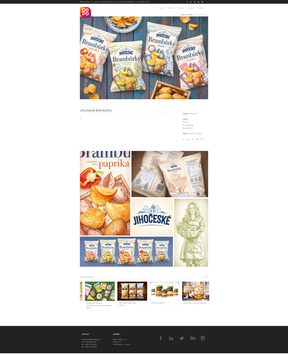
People (180, 8)
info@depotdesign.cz (128, 2)
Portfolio (171, 8)
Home (161, 8)
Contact (190, 8)
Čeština (201, 8)
